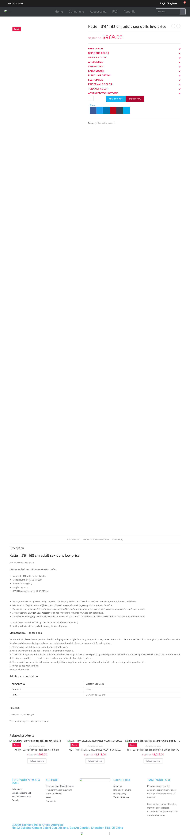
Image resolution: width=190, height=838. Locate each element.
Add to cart (116, 99)
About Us (129, 11)
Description (73, 539)
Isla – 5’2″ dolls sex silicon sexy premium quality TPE (153, 749)
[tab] (73, 539)
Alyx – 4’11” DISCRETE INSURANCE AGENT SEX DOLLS (95, 749)
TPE (24, 576)
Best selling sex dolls (106, 123)
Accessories (98, 11)
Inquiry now (135, 98)
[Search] (182, 12)
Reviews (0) (117, 539)
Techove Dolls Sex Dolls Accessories (36, 612)
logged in (27, 721)
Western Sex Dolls (95, 683)
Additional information (96, 539)
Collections (76, 11)
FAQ (115, 11)
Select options (37, 761)
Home (59, 11)
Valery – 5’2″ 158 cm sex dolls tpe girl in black (37, 749)
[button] (93, 110)
